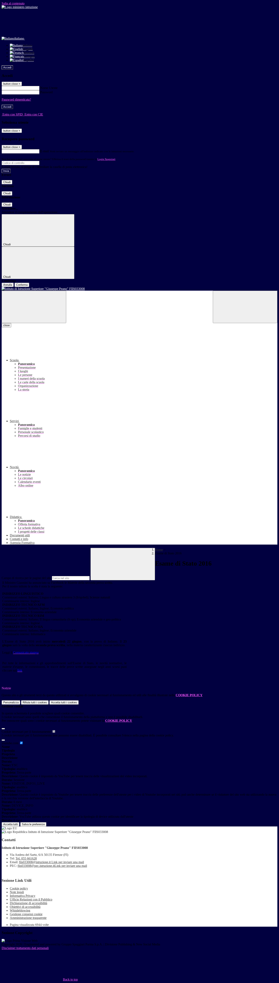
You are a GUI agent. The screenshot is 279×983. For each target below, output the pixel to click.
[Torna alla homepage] (139, 289)
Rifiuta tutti (35, 702)
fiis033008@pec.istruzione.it (52, 865)
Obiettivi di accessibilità (25, 906)
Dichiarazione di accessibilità (28, 903)
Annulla (7, 284)
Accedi (7, 67)
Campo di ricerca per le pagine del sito (26, 578)
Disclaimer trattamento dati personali (25, 948)
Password (46, 92)
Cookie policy (19, 888)
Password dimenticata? (16, 99)
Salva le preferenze (33, 824)
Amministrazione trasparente (28, 918)
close (6, 325)
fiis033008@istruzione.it (51, 862)
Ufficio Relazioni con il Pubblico (31, 899)
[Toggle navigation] (34, 307)
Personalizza (11, 702)
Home (159, 549)
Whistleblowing (20, 910)
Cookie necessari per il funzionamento (27, 731)
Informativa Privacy (22, 895)
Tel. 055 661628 (26, 858)
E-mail (44, 151)
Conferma (22, 284)
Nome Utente (49, 88)
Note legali (17, 892)
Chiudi (7, 182)
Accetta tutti (64, 702)
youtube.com (10, 743)
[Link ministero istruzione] (20, 7)
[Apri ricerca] (245, 307)
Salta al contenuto (13, 3)
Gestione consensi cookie (26, 914)
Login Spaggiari (106, 159)
